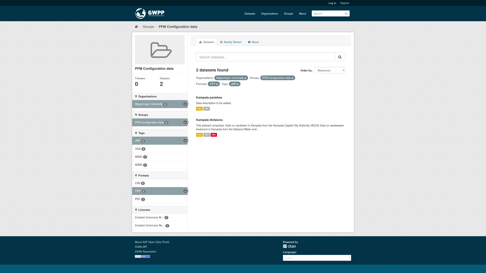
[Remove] (245, 77)
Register (344, 3)
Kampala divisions (209, 120)
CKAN (289, 246)
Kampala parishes (209, 97)
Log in (332, 3)
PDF (214, 134)
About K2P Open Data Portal (152, 242)
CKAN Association (145, 251)
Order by (306, 70)
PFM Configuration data (178, 26)
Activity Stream (232, 42)
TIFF (207, 108)
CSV (199, 108)
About (302, 13)
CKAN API (141, 247)
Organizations (269, 13)
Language (289, 252)
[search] (340, 57)
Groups (288, 13)
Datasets (250, 13)
